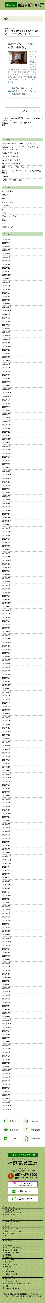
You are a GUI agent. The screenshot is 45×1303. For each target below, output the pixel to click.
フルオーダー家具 (11, 1250)
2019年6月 (6, 539)
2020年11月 (6, 478)
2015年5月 (6, 710)
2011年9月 (6, 867)
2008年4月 (6, 1006)
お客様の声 (8, 1257)
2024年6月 (6, 325)
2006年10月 (7, 1070)
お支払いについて (11, 1274)
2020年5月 (6, 500)
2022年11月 (6, 393)
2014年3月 (6, 760)
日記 (6, 1286)
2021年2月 (6, 468)
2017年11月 (6, 607)
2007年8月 (6, 1034)
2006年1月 (6, 1102)
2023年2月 (6, 382)
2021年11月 (6, 435)
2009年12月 (7, 935)
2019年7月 (6, 535)
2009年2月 (6, 970)
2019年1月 (6, 557)
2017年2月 (6, 635)
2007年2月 (6, 1056)
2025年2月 (6, 296)
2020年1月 (6, 514)
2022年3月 (6, 421)
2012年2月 (6, 849)
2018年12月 (7, 560)
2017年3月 (6, 632)
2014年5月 (6, 753)
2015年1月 (6, 724)
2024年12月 (7, 304)
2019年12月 (7, 517)
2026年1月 (6, 264)
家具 (4, 213)
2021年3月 (6, 464)
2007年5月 (6, 1045)
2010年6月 (6, 913)
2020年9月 (6, 485)
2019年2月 (6, 553)
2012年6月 (6, 835)
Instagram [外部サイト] (13, 1288)
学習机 (7, 1226)
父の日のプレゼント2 (10, 153)
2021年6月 (6, 453)
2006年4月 (6, 1092)
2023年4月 (6, 375)
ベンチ (7, 1238)
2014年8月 (6, 742)
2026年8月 (6, 239)
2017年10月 (7, 610)
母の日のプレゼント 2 (11, 160)
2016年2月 (6, 678)
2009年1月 (6, 974)
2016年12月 (7, 642)
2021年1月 (6, 471)
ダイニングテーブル (12, 1229)
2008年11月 (6, 981)
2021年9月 (6, 443)
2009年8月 (6, 949)
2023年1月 (6, 386)
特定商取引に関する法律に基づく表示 (18, 1283)
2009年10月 (7, 942)
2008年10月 (7, 985)
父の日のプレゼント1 (10, 156)
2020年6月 (6, 496)
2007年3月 (6, 1052)
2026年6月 (6, 247)
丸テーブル (8, 1224)
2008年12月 (7, 977)
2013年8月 (6, 785)
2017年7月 (6, 617)
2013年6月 (6, 792)
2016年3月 (6, 674)
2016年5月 (6, 667)
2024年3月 (6, 336)
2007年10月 (7, 1027)
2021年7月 (6, 450)
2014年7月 (6, 746)
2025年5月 (6, 286)
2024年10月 (7, 311)
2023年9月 (6, 357)
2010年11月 (6, 899)
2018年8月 (6, 575)
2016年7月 (6, 660)
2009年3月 (6, 967)
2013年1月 (6, 810)
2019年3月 (6, 550)
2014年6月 (6, 749)
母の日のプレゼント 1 (11, 164)
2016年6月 (6, 664)
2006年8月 (6, 1077)
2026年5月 (6, 250)
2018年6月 (6, 582)
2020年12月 (7, 475)
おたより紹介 (7, 202)
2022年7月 (6, 407)
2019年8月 (6, 532)
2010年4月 (6, 920)
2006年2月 (6, 1099)
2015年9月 (6, 696)
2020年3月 (6, 507)
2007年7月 (6, 1038)
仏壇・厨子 (8, 1245)
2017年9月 (6, 614)
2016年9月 (6, 653)
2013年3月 (6, 803)
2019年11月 (6, 521)
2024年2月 (6, 339)
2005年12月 (7, 1106)
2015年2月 (6, 721)
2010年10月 (7, 903)
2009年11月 (6, 938)
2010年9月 (6, 906)
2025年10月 (7, 275)
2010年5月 (6, 917)
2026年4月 (6, 254)
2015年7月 (6, 703)
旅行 (4, 220)
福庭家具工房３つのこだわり (15, 1212)
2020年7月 (6, 493)
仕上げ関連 (8, 1262)
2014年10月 (7, 735)
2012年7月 (6, 831)
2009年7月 (6, 952)
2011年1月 (6, 892)
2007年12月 (7, 1020)
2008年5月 (6, 1002)
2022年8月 (6, 403)
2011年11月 (6, 860)
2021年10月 (7, 439)
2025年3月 (6, 293)
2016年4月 (6, 671)
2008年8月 (6, 992)
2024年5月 (6, 329)
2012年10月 (7, 821)
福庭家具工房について (12, 1210)
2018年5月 (6, 585)
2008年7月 (6, 995)
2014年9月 (6, 739)
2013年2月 (6, 806)
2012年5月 (6, 838)
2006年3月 (6, 1095)
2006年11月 (6, 1067)
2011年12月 (6, 856)
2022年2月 (6, 425)
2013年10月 (7, 778)
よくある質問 (9, 1260)
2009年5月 (6, 960)
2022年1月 (6, 428)
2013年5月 (6, 796)
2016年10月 (7, 649)
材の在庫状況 (7, 191)
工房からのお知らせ (10, 216)
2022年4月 (6, 418)
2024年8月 (6, 318)
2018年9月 (6, 571)
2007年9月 (6, 1031)
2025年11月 (6, 271)
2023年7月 (6, 364)
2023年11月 (6, 350)
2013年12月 (7, 771)
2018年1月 (6, 599)
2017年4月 (6, 628)
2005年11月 (6, 1109)
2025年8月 (6, 279)
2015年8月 (6, 699)
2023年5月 (6, 371)
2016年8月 (6, 657)
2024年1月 (6, 343)
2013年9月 (6, 781)
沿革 (6, 1217)
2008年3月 (6, 1010)
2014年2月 (6, 763)
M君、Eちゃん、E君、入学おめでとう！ (18, 167)
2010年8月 (6, 910)
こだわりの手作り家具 (12, 1222)
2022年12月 (7, 389)
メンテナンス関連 (11, 1264)
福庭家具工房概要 (11, 1214)
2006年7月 (6, 1081)
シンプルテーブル (11, 1233)
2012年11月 (6, 817)
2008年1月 (6, 1017)
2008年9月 (6, 988)
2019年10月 (7, 525)
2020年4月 (6, 503)
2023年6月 (6, 368)
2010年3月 (6, 924)
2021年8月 (6, 446)
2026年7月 (6, 243)
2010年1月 (6, 931)
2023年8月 (6, 361)
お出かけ (5, 206)
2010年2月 (6, 928)
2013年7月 (6, 788)
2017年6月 (6, 621)
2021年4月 (6, 460)
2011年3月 (6, 888)
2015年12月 (7, 685)
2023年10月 (7, 353)
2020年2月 (6, 510)
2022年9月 (6, 400)
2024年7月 (6, 321)
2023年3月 (6, 378)
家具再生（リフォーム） (13, 1252)
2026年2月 (6, 261)
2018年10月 (7, 567)
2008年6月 (6, 999)
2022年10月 (7, 396)
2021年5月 (6, 457)
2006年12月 (7, 1063)
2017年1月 (6, 639)
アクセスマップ (10, 1219)
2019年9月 (6, 528)
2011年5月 (6, 881)
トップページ (9, 1207)
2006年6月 (6, 1084)
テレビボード (9, 1241)
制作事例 (8, 1255)
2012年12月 (7, 813)
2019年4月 (6, 546)
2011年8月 (6, 870)
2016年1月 (6, 681)
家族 (4, 198)
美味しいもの (7, 227)
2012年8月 (6, 828)
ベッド (7, 1243)
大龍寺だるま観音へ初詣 (12, 180)
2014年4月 (6, 756)
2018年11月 (6, 564)
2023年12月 (7, 346)
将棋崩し (5, 177)
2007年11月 (6, 1024)
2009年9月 (6, 945)
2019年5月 (6, 542)
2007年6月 (6, 1042)
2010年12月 (7, 895)
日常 (4, 223)
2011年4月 (6, 885)
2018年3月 (6, 592)
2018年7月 (6, 578)
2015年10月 (7, 692)
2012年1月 (6, 853)
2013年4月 (6, 799)
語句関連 (8, 1267)
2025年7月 (6, 282)
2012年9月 (6, 824)
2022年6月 (6, 411)
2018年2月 (6, 596)
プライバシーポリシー (12, 1281)
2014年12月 (7, 728)
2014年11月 (6, 731)
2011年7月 (6, 874)
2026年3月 (6, 257)
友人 (4, 209)
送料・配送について (12, 1279)
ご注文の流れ (9, 1271)
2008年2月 (6, 1013)
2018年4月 (6, 589)
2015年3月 (6, 717)
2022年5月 (6, 414)
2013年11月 (6, 774)
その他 (7, 1269)
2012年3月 (6, 846)
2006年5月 (6, 1088)
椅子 (6, 1236)
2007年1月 (6, 1059)
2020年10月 (7, 482)
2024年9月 (6, 314)
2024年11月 (6, 307)
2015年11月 (6, 689)
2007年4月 (6, 1049)
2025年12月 (7, 268)
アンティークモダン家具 (13, 1248)
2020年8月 (6, 489)
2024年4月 (6, 332)
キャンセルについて (12, 1276)
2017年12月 (7, 603)
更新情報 (36, 111)
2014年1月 (6, 767)
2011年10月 (6, 863)
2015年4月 (6, 714)
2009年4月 (6, 963)
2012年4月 (6, 842)
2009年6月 (6, 956)
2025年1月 (6, 300)
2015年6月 (6, 706)
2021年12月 (7, 432)
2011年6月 (6, 878)
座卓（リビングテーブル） (14, 1231)
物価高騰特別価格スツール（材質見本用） (19, 143)
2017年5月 (6, 624)
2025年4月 (6, 289)
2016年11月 (6, 646)
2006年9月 (6, 1074)
